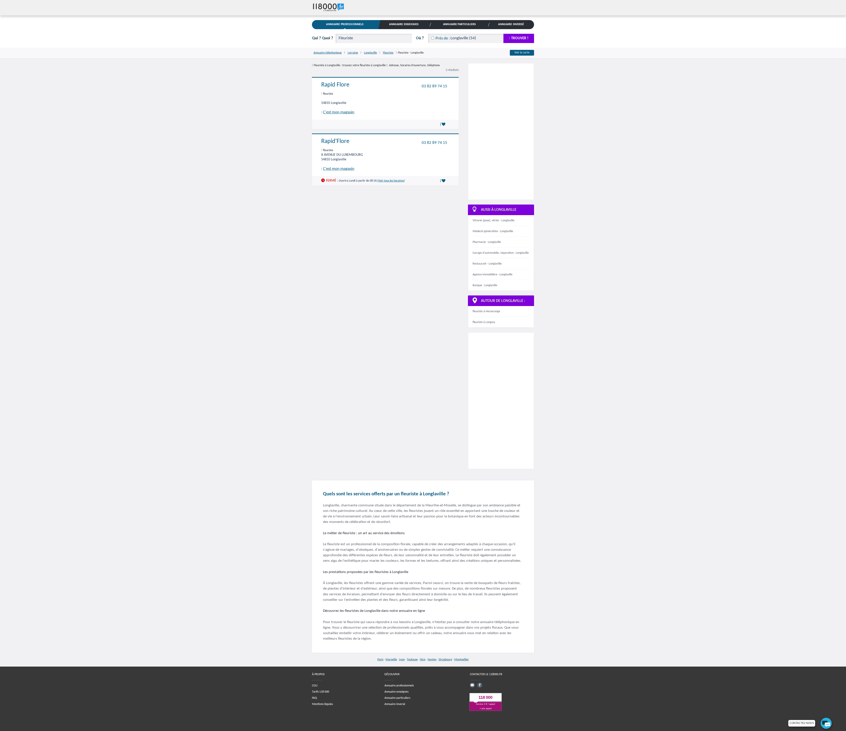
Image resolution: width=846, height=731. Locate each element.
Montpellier (461, 659)
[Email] (472, 684)
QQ (322, 38)
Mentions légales (322, 704)
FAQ (314, 697)
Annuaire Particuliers (459, 24)
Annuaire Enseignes (403, 24)
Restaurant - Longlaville (487, 263)
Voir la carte (521, 52)
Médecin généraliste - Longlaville (493, 231)
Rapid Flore (335, 85)
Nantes (432, 659)
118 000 (485, 697)
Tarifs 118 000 (320, 691)
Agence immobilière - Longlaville (492, 274)
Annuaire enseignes (396, 691)
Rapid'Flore (335, 141)
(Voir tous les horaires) (391, 180)
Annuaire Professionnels (345, 24)
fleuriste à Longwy (484, 322)
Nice (422, 659)
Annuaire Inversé (511, 24)
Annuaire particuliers (397, 697)
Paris (380, 659)
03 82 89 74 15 (434, 86)
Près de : (443, 38)
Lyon (402, 659)
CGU (314, 685)
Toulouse (412, 659)
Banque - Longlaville (485, 285)
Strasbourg (445, 659)
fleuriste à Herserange (486, 311)
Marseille (391, 659)
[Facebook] (479, 684)
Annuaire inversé (394, 704)
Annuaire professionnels (399, 685)
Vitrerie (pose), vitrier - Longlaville (493, 220)
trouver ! (520, 38)
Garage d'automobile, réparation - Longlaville (501, 253)
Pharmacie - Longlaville (487, 242)
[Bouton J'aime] (443, 124)
